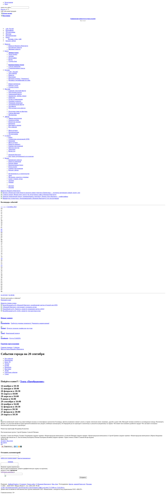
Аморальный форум (15, 94)
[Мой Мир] (21, 446)
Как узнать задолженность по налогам (21, 156)
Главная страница (6, 347)
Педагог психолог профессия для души (19, 328)
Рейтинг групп (13, 85)
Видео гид (11, 151)
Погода (3, 9)
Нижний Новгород (14, 154)
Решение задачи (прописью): (10, 467)
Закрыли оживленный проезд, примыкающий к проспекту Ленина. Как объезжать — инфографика (35, 196)
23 (1, 265)
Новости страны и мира (8, 303)
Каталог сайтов (11, 41)
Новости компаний (14, 161)
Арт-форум (12, 106)
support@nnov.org (79, 484)
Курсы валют (12, 167)
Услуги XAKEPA (15, 338)
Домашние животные (15, 103)
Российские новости (15, 47)
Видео (10, 59)
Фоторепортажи (11, 35)
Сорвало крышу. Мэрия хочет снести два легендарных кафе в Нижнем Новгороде (29, 194)
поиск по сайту (6, 7)
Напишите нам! (6, 300)
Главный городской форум (17, 90)
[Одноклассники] (19, 446)
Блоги (7, 51)
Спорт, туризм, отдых (15, 179)
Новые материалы (14, 84)
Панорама (11, 141)
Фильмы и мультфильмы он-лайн (19, 80)
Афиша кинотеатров (15, 118)
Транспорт (11, 149)
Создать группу (13, 87)
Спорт (7, 374)
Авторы (11, 56)
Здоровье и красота (14, 101)
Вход (6, 4)
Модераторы (12, 115)
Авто (10, 175)
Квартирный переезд (13, 333)
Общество (11, 97)
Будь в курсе (83, 20)
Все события (12, 127)
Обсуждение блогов (15, 92)
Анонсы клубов (13, 120)
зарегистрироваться (23, 458)
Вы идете (10, 441)
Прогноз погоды (13, 148)
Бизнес (7, 158)
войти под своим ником (8, 458)
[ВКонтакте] (15, 446)
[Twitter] (17, 446)
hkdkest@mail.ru (13, 484)
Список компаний (14, 66)
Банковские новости (15, 160)
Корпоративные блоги (15, 165)
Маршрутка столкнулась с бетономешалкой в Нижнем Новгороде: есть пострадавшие (31, 198)
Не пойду (4, 442)
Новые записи (6, 318)
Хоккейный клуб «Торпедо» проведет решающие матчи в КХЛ (23, 309)
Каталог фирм (13, 163)
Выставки (8, 369)
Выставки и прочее (14, 125)
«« (1, 207)
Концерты (11, 123)
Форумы (8, 34)
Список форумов (14, 113)
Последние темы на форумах (17, 111)
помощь (10, 461)
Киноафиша (10, 30)
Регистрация (9, 2)
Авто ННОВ (12, 73)
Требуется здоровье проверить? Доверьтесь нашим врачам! (30, 323)
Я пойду (3, 441)
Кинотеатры (9, 360)
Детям (7, 370)
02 (1, 229)
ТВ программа (10, 32)
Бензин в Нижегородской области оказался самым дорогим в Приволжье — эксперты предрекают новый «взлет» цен (41, 192)
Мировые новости (14, 49)
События (16, 347)
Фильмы (11, 39)
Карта (8, 37)
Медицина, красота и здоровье (18, 177)
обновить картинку (7, 472)
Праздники (12, 77)
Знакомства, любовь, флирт (17, 96)
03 (1, 231)
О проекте (23, 484)
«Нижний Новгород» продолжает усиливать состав (20, 307)
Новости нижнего (14, 144)
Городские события (11, 372)
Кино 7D (7, 362)
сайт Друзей (10, 28)
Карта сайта (31, 484)
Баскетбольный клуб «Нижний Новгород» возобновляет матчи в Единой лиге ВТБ (30, 305)
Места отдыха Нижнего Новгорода (12, 349)
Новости (7, 44)
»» (4, 207)
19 (1, 258)
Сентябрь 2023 (12, 207)
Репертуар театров (14, 122)
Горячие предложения (15, 146)
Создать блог (12, 61)
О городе (8, 135)
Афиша (7, 116)
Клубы (7, 365)
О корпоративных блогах (16, 68)
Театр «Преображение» (32, 381)
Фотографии (12, 58)
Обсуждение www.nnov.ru (16, 108)
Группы (7, 70)
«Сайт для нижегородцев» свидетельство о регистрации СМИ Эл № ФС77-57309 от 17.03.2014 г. (33, 487)
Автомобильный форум (16, 104)
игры (16, 39)
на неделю (4, 295)
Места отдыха (13, 130)
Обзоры (11, 182)
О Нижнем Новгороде (43, 484)
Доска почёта (12, 54)
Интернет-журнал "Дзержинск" (18, 78)
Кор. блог (55, 484)
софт (20, 39)
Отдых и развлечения (15, 99)
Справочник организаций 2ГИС (19, 139)
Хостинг (11, 186)
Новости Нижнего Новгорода (18, 46)
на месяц (11, 295)
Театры (7, 364)
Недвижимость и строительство (18, 173)
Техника (11, 180)
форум (71, 484)
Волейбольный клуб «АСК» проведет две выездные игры (22, 311)
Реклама (11, 187)
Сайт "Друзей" (13, 71)
